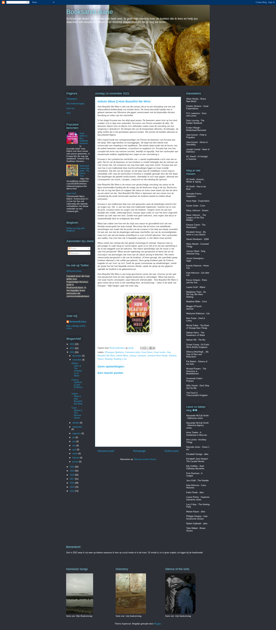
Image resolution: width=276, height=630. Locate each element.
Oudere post (171, 451)
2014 (72, 491)
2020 (72, 467)
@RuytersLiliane (74, 271)
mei (74, 445)
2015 (72, 487)
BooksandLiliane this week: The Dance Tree (84, 171)
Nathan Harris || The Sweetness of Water (77, 369)
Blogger (157, 624)
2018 (72, 475)
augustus (76, 433)
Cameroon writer (132, 352)
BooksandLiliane (89, 11)
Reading (108, 359)
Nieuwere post (106, 451)
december (77, 356)
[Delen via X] (147, 348)
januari (75, 461)
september (77, 427)
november (77, 360)
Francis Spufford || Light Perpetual (77, 385)
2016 (72, 483)
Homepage (139, 451)
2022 (72, 348)
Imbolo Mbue (122, 355)
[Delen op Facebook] (150, 348)
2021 (72, 352)
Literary (132, 355)
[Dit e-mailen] (141, 348)
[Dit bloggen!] (144, 348)
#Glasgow (109, 352)
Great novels (159, 352)
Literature (141, 355)
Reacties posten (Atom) (145, 459)
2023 (72, 344)
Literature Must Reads (157, 355)
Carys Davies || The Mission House (77, 413)
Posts (73, 248)
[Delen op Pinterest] (153, 348)
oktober (76, 423)
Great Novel (146, 352)
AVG (68, 113)
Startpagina (71, 99)
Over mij (70, 108)
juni (74, 441)
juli (74, 437)
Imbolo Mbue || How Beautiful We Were (77, 399)
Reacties (74, 253)
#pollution (119, 352)
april (74, 449)
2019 (72, 471)
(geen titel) (71, 193)
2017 (72, 479)
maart (75, 453)
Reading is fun (120, 359)
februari (76, 457)
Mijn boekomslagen (75, 103)
